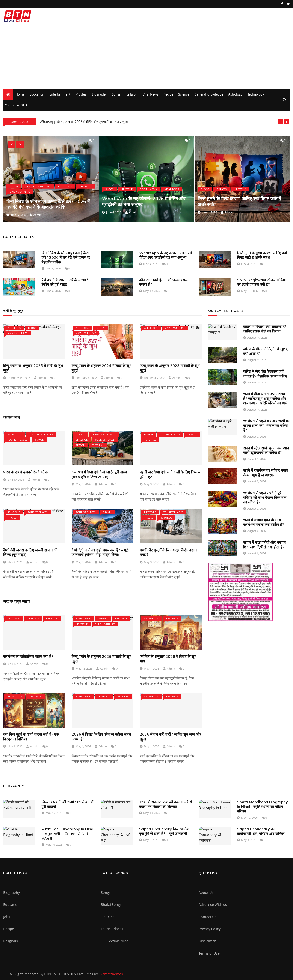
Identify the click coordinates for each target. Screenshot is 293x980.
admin (38, 212)
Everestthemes (111, 974)
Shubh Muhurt (105, 624)
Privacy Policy (210, 928)
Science (183, 94)
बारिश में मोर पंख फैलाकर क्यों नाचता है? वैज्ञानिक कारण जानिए (265, 374)
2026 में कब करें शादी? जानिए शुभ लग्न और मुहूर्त (170, 736)
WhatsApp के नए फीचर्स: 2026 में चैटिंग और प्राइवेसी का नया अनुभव (49, 201)
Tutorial (98, 445)
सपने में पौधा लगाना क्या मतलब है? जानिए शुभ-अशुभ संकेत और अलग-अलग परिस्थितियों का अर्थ (265, 398)
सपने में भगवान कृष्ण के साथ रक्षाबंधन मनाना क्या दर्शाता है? (263, 522)
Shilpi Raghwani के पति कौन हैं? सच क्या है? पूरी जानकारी (78, 121)
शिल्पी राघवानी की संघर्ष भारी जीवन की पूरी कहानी (68, 804)
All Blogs (14, 327)
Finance (222, 188)
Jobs (6, 916)
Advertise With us (213, 904)
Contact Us (207, 916)
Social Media (53, 188)
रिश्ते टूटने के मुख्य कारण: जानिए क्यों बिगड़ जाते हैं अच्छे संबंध (144, 201)
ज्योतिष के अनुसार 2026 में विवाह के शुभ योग (168, 659)
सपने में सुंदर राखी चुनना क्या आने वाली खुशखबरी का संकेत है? (266, 450)
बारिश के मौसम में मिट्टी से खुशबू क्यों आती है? (265, 351)
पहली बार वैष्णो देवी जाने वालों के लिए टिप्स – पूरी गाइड (170, 474)
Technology (256, 94)
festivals (14, 618)
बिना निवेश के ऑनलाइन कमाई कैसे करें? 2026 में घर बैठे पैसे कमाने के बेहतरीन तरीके (66, 257)
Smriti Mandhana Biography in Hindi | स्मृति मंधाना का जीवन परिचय (262, 806)
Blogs (14, 188)
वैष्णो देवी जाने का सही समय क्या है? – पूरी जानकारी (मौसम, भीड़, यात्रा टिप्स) (100, 552)
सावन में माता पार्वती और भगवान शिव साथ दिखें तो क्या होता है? (264, 544)
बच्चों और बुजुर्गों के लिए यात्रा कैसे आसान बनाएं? (168, 552)
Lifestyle (32, 188)
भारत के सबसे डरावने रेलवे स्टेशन (26, 472)
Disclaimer (207, 941)
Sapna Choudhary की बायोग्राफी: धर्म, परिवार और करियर (261, 831)
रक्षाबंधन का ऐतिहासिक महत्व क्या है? (28, 656)
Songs (116, 94)
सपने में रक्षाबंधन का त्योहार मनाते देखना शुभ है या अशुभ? (265, 472)
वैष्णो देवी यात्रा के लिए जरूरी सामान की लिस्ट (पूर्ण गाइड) (30, 552)
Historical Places (41, 434)
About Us (206, 892)
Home (19, 94)
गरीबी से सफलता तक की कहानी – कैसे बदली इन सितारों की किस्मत (165, 804)
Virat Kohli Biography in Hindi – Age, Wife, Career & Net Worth (68, 833)
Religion (131, 94)
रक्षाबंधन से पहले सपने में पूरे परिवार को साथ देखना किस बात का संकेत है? (264, 497)
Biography (99, 94)
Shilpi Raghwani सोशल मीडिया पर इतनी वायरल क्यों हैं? (261, 282)
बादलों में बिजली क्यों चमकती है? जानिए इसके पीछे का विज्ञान (265, 329)
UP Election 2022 (114, 941)
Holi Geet (108, 916)
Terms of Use (209, 953)
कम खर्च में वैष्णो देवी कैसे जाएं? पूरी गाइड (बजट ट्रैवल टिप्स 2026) (99, 474)
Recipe (168, 94)
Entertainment (59, 94)
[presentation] (280, 121)
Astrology (235, 94)
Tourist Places (17, 439)
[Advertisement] (146, 57)
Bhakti (80, 434)
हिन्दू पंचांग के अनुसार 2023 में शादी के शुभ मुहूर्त (169, 368)
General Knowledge (208, 94)
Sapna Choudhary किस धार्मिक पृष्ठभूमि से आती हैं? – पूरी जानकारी (164, 831)
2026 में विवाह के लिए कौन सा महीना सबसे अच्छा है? (101, 736)
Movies (81, 94)
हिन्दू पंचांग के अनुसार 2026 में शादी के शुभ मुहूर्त (101, 659)
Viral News (150, 94)
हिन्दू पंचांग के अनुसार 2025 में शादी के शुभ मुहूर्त (33, 368)
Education (37, 94)
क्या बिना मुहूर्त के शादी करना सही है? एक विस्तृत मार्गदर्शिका (31, 736)
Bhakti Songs (111, 904)
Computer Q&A (16, 105)
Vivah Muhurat (18, 333)
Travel (39, 439)
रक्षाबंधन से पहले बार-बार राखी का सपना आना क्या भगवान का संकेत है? (266, 425)
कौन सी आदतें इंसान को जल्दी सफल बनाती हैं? (164, 282)
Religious (14, 512)
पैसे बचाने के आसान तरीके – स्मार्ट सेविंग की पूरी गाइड (238, 201)
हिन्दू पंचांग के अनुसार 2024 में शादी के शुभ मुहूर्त (101, 368)
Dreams (126, 188)
